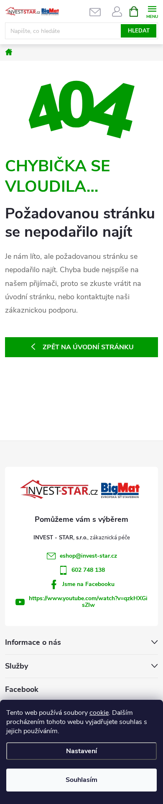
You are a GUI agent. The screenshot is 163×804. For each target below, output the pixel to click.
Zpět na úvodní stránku (88, 347)
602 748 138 (88, 570)
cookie (99, 712)
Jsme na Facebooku (88, 584)
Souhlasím (81, 779)
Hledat (139, 31)
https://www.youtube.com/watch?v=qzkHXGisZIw (88, 601)
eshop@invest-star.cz (88, 556)
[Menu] (152, 11)
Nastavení (81, 751)
